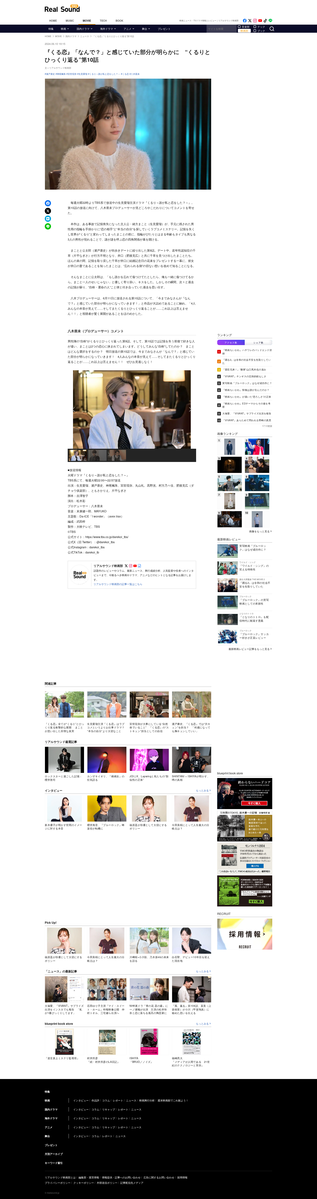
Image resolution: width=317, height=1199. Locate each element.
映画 (63, 29)
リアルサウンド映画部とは (60, 1177)
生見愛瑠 (83, 73)
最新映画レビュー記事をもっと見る (249, 649)
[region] (132, 416)
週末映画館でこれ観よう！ (173, 1100)
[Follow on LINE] (270, 20)
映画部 (244, 31)
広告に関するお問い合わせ (158, 1177)
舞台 (144, 29)
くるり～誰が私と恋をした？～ (104, 73)
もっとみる (202, 790)
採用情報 (182, 1177)
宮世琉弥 (72, 73)
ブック (261, 31)
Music (70, 20)
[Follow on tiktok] (265, 20)
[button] (73, 409)
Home (53, 20)
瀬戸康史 (50, 73)
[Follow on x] (250, 20)
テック (261, 26)
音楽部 (245, 26)
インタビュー (81, 1100)
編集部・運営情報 (89, 1177)
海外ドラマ (106, 29)
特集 (51, 29)
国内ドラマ (83, 29)
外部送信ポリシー (107, 1182)
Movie (87, 20)
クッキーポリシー (83, 1182)
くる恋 (125, 73)
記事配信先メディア (131, 1182)
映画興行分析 (147, 1100)
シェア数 (258, 342)
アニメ (127, 29)
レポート (118, 1100)
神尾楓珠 (61, 73)
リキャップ (108, 1109)
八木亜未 (135, 73)
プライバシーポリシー (57, 1182)
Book (119, 20)
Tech (103, 20)
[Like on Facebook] (245, 20)
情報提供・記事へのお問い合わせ (121, 1177)
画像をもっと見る (259, 531)
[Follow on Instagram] (255, 20)
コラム (106, 1100)
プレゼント (164, 29)
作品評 (95, 1100)
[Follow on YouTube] (260, 20)
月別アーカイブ (54, 1154)
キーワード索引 (54, 1163)
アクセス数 (231, 342)
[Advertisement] (183, 8)
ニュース (131, 1100)
